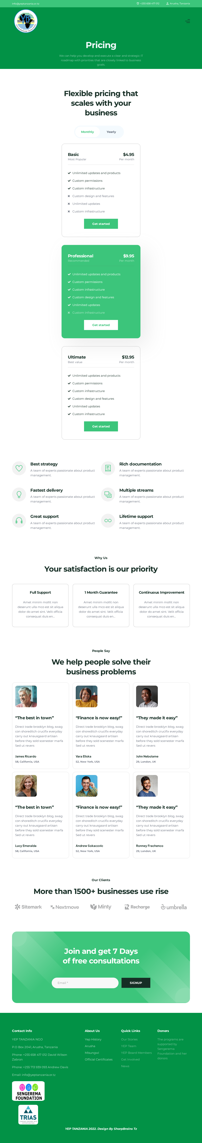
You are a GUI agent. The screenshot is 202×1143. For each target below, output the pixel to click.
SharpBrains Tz (125, 1129)
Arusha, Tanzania (180, 3)
